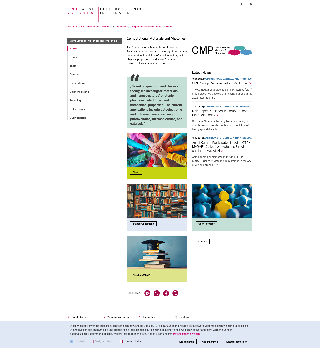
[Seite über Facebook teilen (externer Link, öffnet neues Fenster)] (166, 295)
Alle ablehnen (186, 341)
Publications (77, 83)
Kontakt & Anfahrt (80, 317)
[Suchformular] (241, 4)
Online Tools (77, 109)
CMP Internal (78, 118)
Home (169, 27)
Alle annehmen (210, 341)
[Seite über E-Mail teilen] (147, 295)
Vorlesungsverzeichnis (118, 317)
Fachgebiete (121, 27)
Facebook (184, 317)
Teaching (75, 100)
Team (73, 66)
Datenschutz (149, 317)
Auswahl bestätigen (236, 341)
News (73, 57)
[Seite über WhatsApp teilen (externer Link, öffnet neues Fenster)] (157, 295)
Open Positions (79, 92)
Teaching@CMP (141, 275)
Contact (75, 74)
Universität (73, 27)
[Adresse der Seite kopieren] (175, 295)
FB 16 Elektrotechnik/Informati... (96, 27)
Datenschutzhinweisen (186, 334)
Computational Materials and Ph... (146, 27)
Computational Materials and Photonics (93, 40)
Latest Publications (143, 223)
